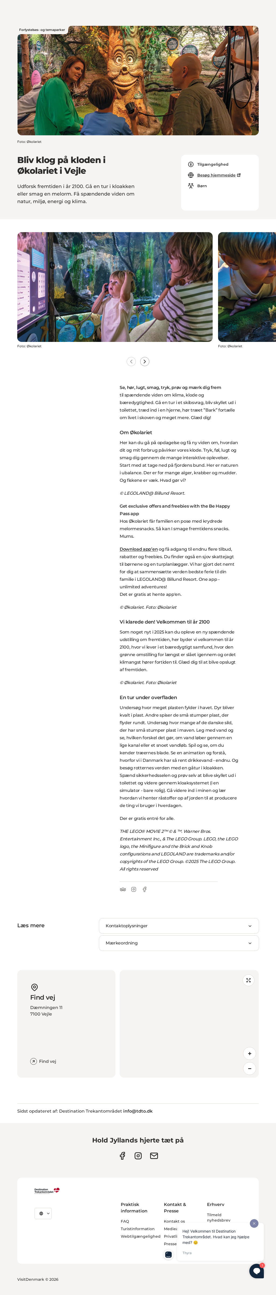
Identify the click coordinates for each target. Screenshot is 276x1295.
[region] (189, 1024)
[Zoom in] (249, 1053)
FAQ (125, 1221)
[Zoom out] (249, 1068)
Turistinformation (138, 1228)
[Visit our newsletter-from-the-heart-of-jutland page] (154, 1155)
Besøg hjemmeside (216, 175)
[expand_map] (248, 980)
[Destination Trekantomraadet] (47, 1190)
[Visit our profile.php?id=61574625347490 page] (122, 1155)
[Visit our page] (138, 1155)
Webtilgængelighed (141, 1236)
